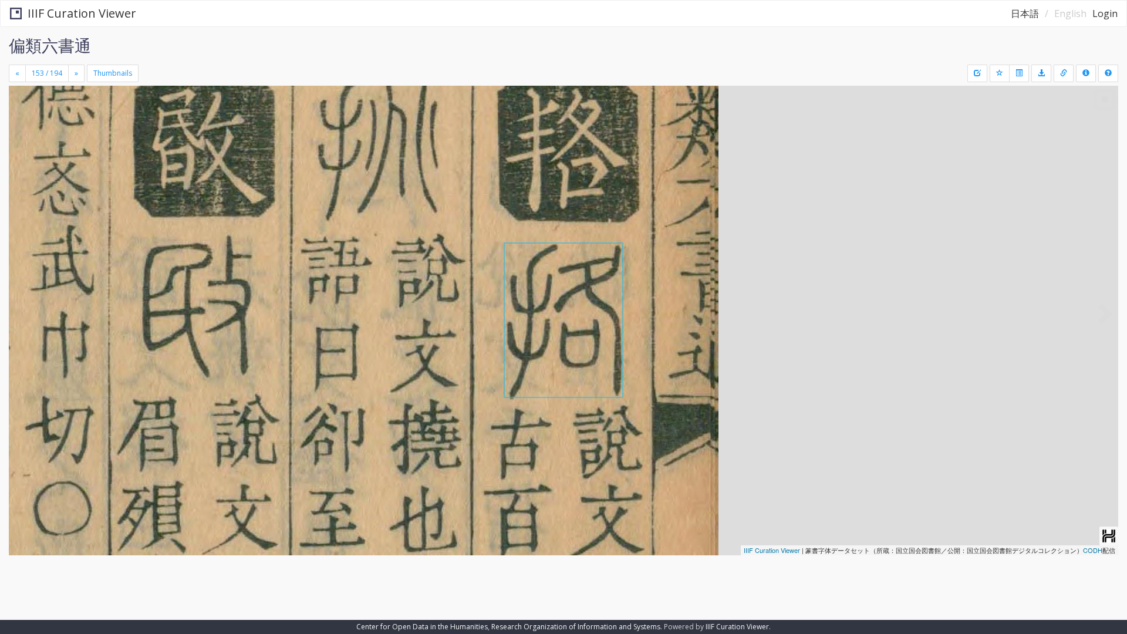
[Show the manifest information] (1086, 73)
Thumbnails (112, 73)
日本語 (1025, 13)
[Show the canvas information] (1064, 73)
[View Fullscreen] (22, 135)
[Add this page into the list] (1000, 73)
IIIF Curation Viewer (82, 13)
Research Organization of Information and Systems (575, 627)
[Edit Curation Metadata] (977, 73)
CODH (1092, 550)
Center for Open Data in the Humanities (422, 627)
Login (1105, 13)
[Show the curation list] (1019, 73)
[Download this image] (1041, 73)
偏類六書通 (50, 45)
